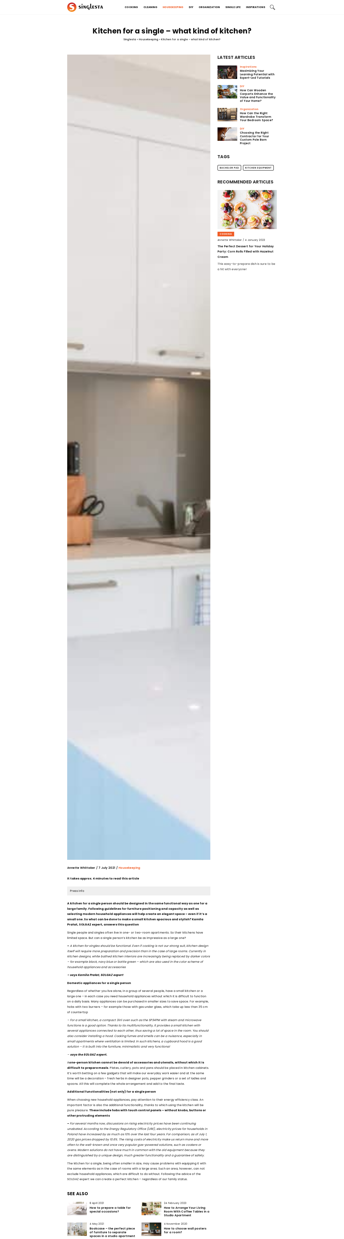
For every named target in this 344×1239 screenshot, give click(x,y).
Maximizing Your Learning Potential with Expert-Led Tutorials (257, 74)
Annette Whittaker (81, 867)
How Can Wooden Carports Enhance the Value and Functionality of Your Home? (258, 96)
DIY (191, 7)
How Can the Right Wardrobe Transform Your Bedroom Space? (256, 116)
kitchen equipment (258, 167)
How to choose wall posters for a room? (185, 1230)
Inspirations (255, 7)
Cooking (131, 7)
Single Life (233, 7)
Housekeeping (173, 7)
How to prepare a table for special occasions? (110, 1210)
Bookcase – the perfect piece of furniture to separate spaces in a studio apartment (112, 1232)
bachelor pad (229, 167)
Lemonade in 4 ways (233, 246)
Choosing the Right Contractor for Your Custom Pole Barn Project (254, 138)
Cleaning (150, 7)
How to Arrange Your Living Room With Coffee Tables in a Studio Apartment (186, 1211)
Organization (209, 7)
